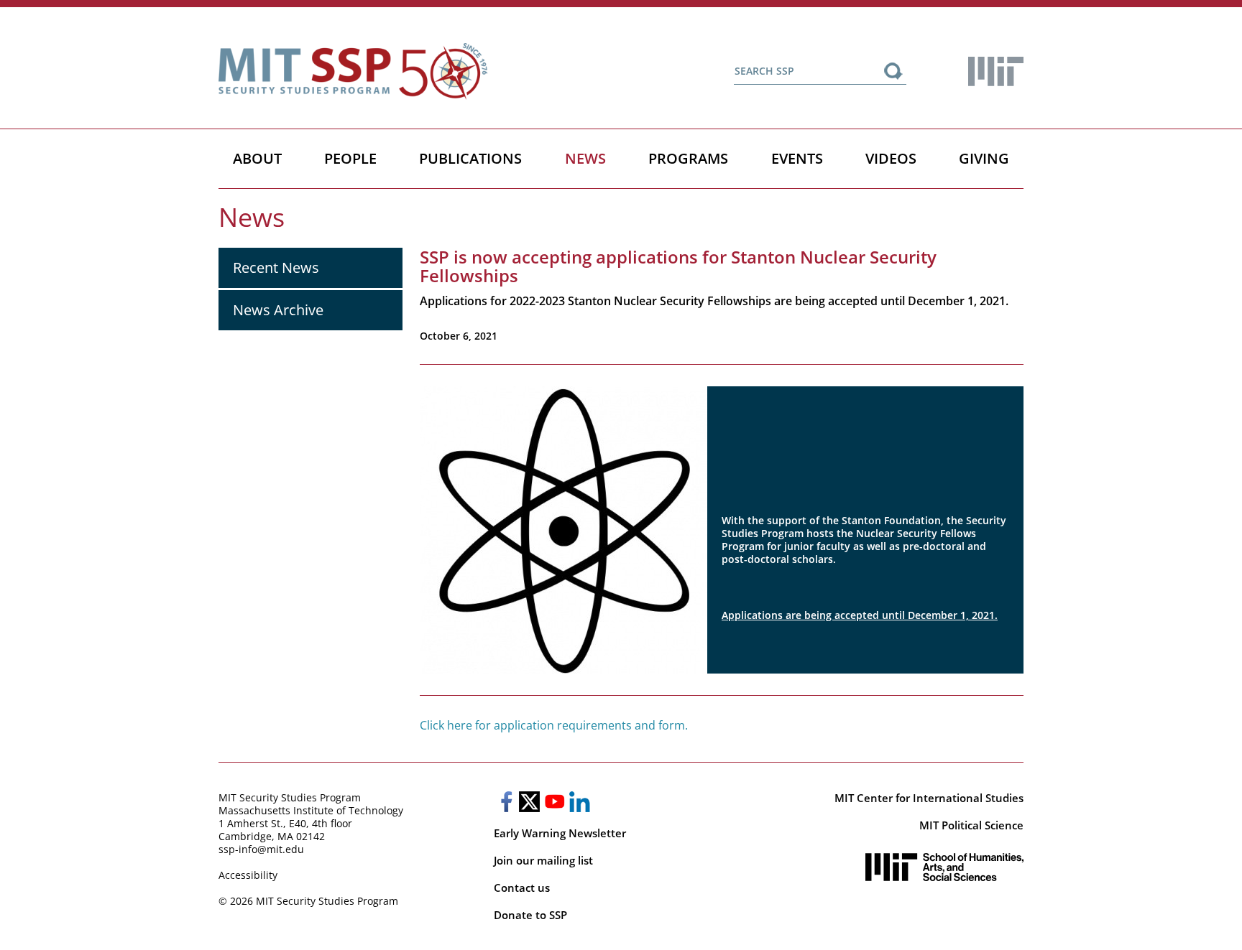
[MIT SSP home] (352, 71)
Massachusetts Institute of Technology (310, 810)
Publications (470, 158)
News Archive (278, 310)
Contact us (522, 887)
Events (797, 158)
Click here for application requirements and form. (554, 725)
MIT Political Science (971, 825)
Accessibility (247, 875)
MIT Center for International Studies (929, 798)
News (585, 158)
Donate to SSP (530, 915)
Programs (688, 158)
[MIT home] (996, 71)
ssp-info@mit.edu (261, 849)
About (257, 158)
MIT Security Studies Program (289, 797)
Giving (984, 158)
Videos (890, 158)
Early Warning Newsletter (560, 833)
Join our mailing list (543, 860)
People (350, 158)
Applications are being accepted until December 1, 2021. (860, 615)
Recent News (276, 267)
